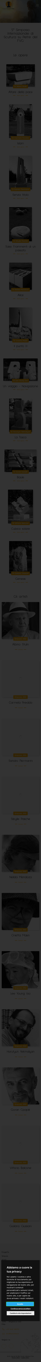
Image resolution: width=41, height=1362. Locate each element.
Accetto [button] (20, 1304)
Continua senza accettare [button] (21, 1309)
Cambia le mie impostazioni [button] (20, 1313)
